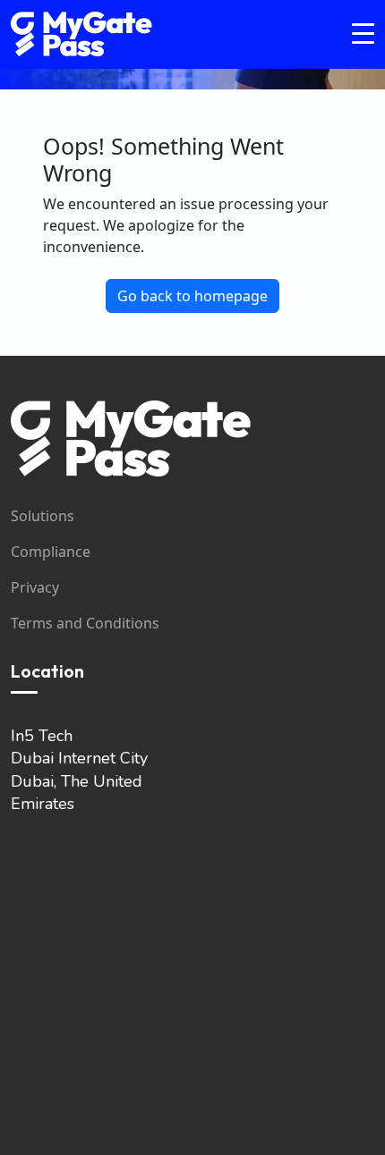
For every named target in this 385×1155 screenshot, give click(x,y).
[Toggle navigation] (363, 34)
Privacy (35, 587)
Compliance (50, 551)
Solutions (42, 516)
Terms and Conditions (85, 623)
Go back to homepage (192, 296)
